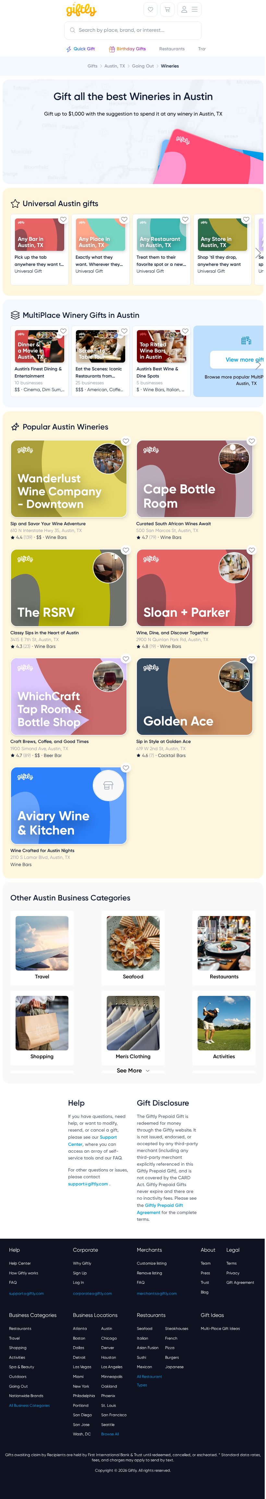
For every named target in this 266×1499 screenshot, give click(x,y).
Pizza (170, 1347)
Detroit (79, 1357)
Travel (42, 976)
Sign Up (80, 1273)
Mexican (144, 1367)
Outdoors (17, 1376)
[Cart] (167, 9)
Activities (17, 1357)
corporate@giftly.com (92, 1293)
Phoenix (108, 1396)
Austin (106, 1328)
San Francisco (114, 1415)
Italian (142, 1338)
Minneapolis (111, 1376)
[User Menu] (189, 9)
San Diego (82, 1415)
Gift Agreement (240, 1282)
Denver (107, 1347)
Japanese (174, 1367)
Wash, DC (82, 1434)
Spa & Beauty (21, 1367)
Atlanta (80, 1328)
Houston (108, 1357)
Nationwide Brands (26, 1396)
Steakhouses (176, 1328)
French (171, 1338)
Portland (81, 1405)
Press (205, 1273)
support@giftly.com (88, 1184)
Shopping (18, 1347)
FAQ (13, 1282)
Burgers (172, 1357)
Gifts (92, 66)
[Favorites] (150, 9)
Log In (78, 1282)
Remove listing (149, 1273)
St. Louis (108, 1405)
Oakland (109, 1386)
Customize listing (152, 1263)
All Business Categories (29, 1405)
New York (81, 1386)
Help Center (20, 1263)
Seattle (108, 1424)
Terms (231, 1263)
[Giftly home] (80, 10)
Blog (205, 1292)
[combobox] (133, 30)
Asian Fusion (148, 1347)
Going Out (18, 1386)
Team (206, 1263)
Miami (78, 1376)
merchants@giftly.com (157, 1293)
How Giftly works (23, 1273)
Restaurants (224, 976)
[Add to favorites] (63, 219)
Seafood (133, 976)
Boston (79, 1338)
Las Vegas (82, 1367)
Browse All (110, 1434)
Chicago (109, 1338)
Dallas (78, 1347)
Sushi (141, 1357)
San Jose (81, 1424)
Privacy (232, 1273)
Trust (205, 1282)
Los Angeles (111, 1367)
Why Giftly (82, 1263)
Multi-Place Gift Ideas (220, 1328)
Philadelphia (84, 1396)
